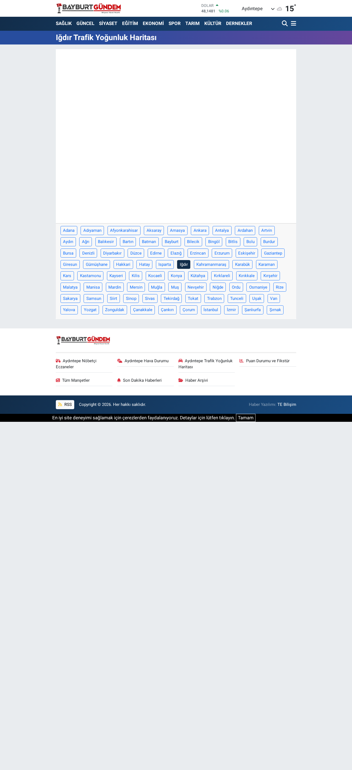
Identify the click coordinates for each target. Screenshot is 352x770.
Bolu (250, 241)
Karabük (242, 264)
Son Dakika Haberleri (142, 380)
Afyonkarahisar (124, 230)
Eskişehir (246, 253)
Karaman (266, 264)
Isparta (164, 264)
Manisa (93, 287)
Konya (176, 275)
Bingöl (214, 241)
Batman (149, 241)
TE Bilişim (286, 404)
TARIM (192, 23)
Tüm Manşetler (76, 380)
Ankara (200, 230)
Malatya (70, 287)
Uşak (257, 298)
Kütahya (198, 275)
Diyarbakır (112, 253)
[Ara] (285, 24)
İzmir (231, 309)
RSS (67, 404)
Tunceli (236, 298)
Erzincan (198, 253)
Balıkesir (106, 241)
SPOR (175, 23)
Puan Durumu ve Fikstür (268, 360)
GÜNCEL (85, 23)
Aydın (68, 241)
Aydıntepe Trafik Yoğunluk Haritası (205, 363)
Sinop (131, 298)
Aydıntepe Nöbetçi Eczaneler (76, 363)
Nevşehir (196, 287)
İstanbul (211, 309)
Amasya (177, 230)
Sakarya (70, 298)
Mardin (114, 287)
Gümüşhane (97, 264)
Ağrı (85, 241)
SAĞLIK (64, 23)
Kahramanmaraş (211, 264)
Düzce (136, 253)
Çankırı (167, 309)
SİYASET (108, 23)
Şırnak (275, 309)
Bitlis (233, 241)
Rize (280, 287)
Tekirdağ (171, 298)
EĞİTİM (130, 23)
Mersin (136, 287)
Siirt (113, 298)
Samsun (93, 298)
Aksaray (154, 230)
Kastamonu (90, 275)
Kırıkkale (247, 275)
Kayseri (116, 275)
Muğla (156, 287)
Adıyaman (92, 230)
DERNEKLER (239, 23)
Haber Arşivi (196, 380)
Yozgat (90, 309)
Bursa (68, 253)
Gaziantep (273, 253)
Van (273, 298)
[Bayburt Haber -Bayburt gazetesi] (89, 8)
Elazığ (176, 253)
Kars (67, 275)
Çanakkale (142, 309)
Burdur (269, 241)
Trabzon (214, 298)
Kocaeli (155, 275)
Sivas (150, 298)
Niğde (218, 287)
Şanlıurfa (252, 309)
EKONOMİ (153, 23)
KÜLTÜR (212, 23)
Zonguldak (114, 309)
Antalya (222, 230)
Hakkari (123, 264)
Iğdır (184, 264)
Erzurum (222, 253)
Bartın (128, 241)
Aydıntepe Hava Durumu (147, 360)
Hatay (144, 264)
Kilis (136, 275)
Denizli (88, 253)
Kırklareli (222, 275)
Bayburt (171, 241)
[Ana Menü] (292, 24)
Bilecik (193, 241)
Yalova (69, 309)
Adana (69, 230)
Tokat (193, 298)
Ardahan (245, 230)
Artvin (266, 230)
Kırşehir (270, 275)
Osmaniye (258, 287)
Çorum (189, 309)
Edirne (156, 253)
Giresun (70, 264)
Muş (175, 287)
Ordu (236, 287)
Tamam (246, 417)
